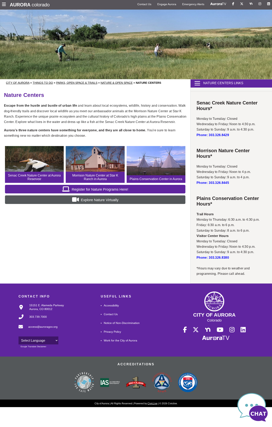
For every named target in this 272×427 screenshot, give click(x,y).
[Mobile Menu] (5, 5)
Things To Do (43, 82)
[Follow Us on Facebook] (233, 4)
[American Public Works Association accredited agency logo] (162, 383)
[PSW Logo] (84, 383)
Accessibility (111, 305)
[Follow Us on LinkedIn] (268, 4)
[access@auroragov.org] (37, 329)
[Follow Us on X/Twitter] (241, 4)
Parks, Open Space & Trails (76, 82)
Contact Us (144, 4)
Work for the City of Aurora (120, 340)
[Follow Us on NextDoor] (250, 4)
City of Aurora (17, 82)
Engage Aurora (166, 4)
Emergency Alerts (193, 4)
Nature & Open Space (117, 82)
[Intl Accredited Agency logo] (188, 382)
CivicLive (153, 403)
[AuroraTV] (218, 4)
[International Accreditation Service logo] (110, 383)
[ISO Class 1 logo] (136, 383)
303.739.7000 (38, 316)
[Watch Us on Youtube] (220, 330)
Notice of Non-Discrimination (122, 323)
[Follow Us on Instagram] (259, 4)
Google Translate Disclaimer (33, 346)
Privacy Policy (112, 331)
